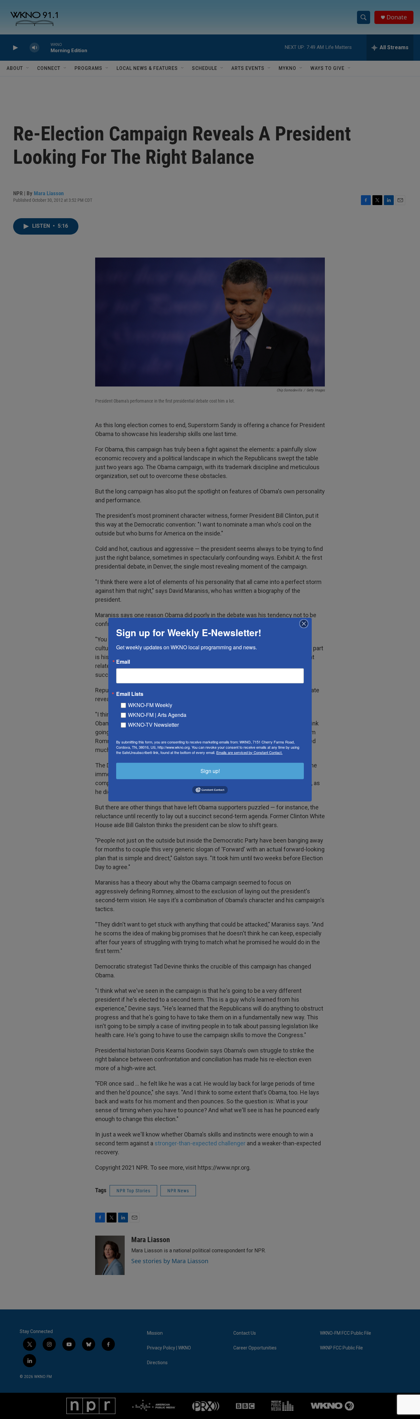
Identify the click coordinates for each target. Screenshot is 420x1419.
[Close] (306, 623)
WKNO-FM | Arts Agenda (157, 714)
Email (123, 661)
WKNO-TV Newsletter (153, 724)
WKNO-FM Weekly (150, 704)
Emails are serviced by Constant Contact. (249, 752)
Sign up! (210, 770)
